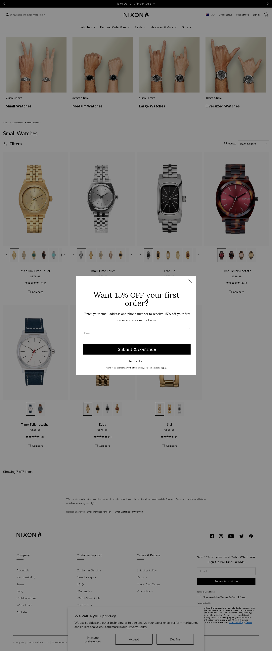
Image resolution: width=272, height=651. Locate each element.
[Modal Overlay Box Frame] (136, 325)
